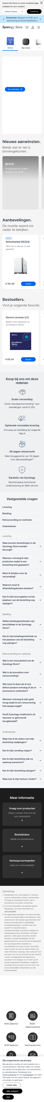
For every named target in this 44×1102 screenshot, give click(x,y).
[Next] (36, 43)
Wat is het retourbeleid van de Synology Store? (18, 662)
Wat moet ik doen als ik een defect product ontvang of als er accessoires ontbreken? (19, 687)
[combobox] (13, 11)
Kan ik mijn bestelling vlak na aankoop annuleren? (17, 761)
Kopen (28, 284)
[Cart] (27, 27)
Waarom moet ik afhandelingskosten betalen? (17, 587)
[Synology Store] (12, 27)
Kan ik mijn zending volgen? (17, 750)
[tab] (7, 129)
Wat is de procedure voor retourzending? (15, 674)
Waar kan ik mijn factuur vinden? (19, 779)
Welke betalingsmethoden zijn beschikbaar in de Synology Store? (18, 624)
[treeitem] (22, 507)
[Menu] (39, 27)
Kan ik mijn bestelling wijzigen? (19, 770)
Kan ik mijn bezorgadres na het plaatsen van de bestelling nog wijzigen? (18, 600)
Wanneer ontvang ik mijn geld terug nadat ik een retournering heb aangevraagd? (18, 702)
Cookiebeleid (28, 1075)
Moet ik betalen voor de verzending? (14, 575)
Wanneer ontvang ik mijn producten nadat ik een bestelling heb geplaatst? (15, 561)
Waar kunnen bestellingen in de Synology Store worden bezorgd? (19, 546)
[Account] (33, 27)
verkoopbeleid (10, 911)
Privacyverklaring (9, 1075)
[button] (10, 43)
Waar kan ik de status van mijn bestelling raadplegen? (18, 740)
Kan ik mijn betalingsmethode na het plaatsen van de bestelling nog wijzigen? (19, 639)
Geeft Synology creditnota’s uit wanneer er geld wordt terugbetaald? (18, 717)
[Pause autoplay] (24, 129)
